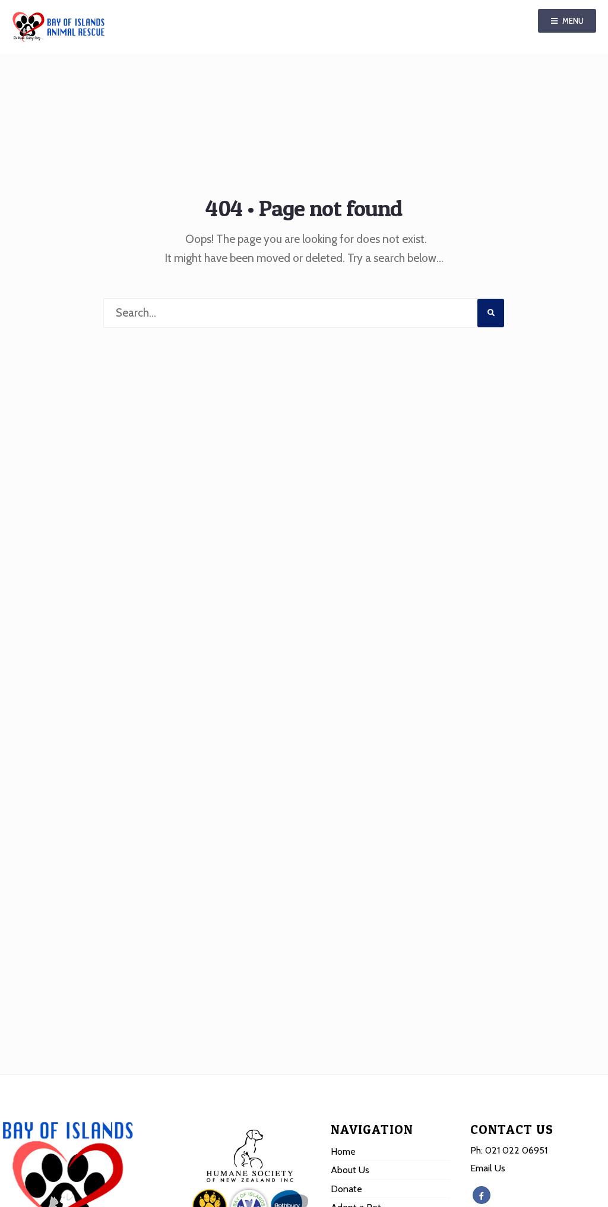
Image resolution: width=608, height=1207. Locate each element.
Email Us (487, 1168)
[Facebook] (481, 1195)
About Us (350, 1170)
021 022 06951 (516, 1150)
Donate (346, 1189)
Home (343, 1151)
